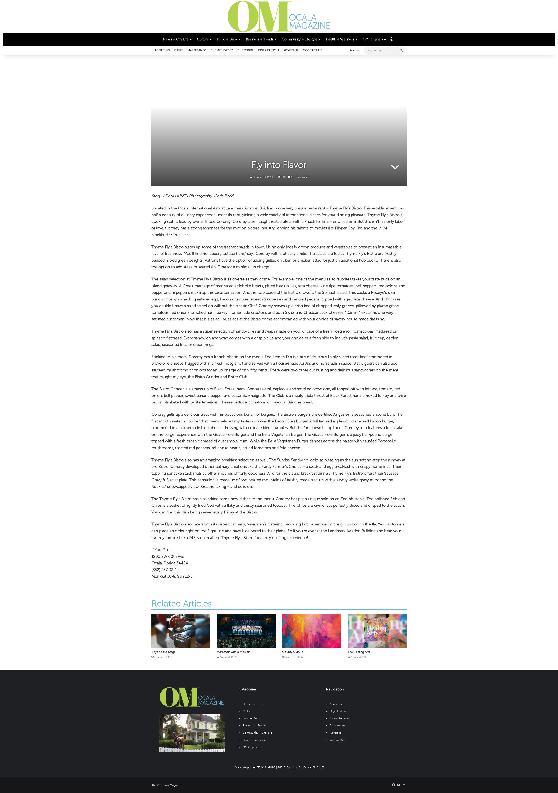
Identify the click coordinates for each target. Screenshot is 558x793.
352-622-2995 (266, 767)
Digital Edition (339, 711)
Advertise (291, 50)
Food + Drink (227, 39)
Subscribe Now (339, 718)
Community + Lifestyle (299, 39)
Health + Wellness (340, 39)
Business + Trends (259, 39)
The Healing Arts (359, 652)
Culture (203, 39)
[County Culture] (311, 631)
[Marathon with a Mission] (246, 631)
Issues (178, 50)
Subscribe (246, 50)
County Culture (292, 652)
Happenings (197, 50)
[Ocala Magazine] (279, 16)
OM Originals (373, 39)
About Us (162, 50)
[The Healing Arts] (377, 631)
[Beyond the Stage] (180, 631)
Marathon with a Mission (233, 652)
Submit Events (222, 50)
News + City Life (176, 39)
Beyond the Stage (163, 652)
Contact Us (312, 50)
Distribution (268, 50)
